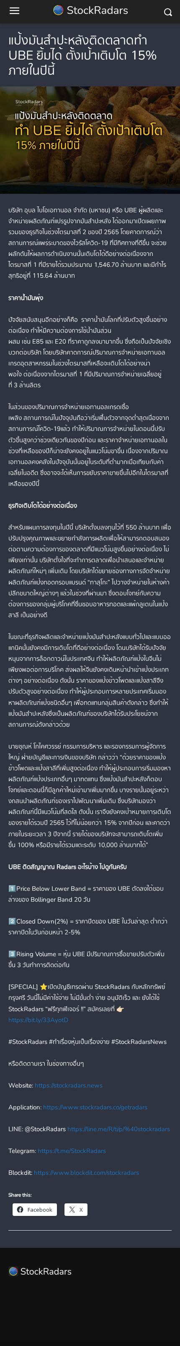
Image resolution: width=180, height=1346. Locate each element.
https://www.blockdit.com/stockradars (85, 1173)
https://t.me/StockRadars (71, 1151)
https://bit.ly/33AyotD (38, 1020)
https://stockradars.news (68, 1085)
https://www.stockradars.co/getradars (94, 1107)
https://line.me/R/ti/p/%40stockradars (118, 1129)
